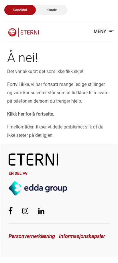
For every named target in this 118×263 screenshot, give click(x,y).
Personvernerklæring (32, 236)
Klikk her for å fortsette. (30, 114)
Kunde (52, 10)
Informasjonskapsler (82, 236)
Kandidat (20, 10)
